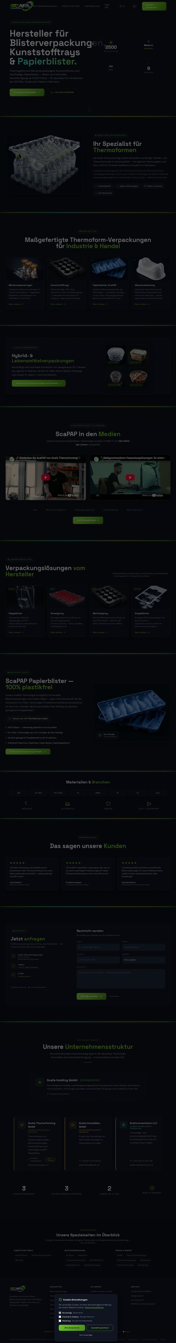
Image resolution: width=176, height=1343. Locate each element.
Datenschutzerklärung (94, 1307)
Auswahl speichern (100, 1328)
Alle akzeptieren (71, 1328)
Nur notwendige (85, 1335)
